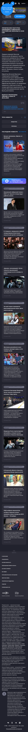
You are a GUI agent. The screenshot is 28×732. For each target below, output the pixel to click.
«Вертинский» (10, 646)
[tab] (20, 16)
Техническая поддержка (8, 581)
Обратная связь (5, 577)
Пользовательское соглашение (9, 574)
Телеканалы (5, 689)
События (4, 584)
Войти (23, 3)
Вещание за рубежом (19, 595)
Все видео (4, 571)
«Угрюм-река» (10, 645)
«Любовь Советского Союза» (14, 643)
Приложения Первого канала (9, 565)
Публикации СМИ (6, 587)
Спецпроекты (5, 559)
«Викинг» (17, 645)
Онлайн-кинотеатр (6, 562)
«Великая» (4, 646)
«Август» (4, 643)
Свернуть (14, 552)
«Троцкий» (22, 645)
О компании (5, 556)
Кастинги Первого (6, 568)
